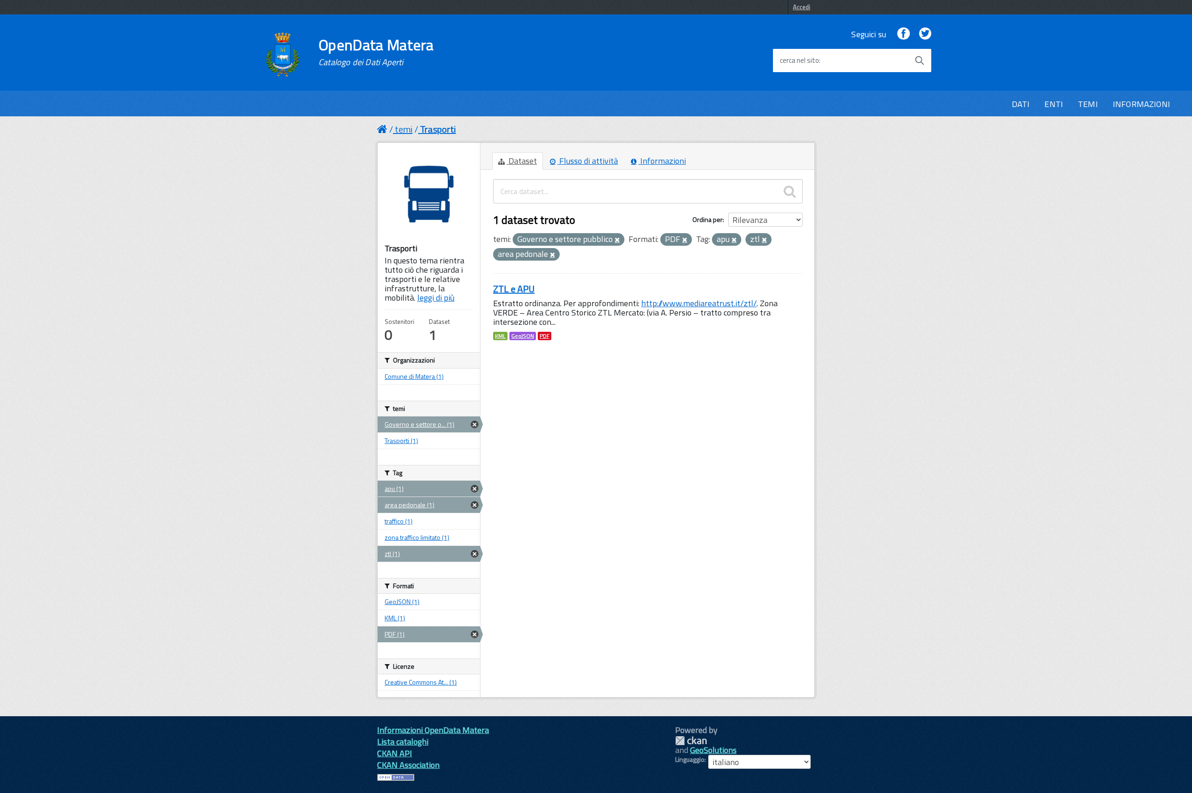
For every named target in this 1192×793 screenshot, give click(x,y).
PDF (544, 336)
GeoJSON (522, 336)
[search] (790, 191)
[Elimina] (617, 240)
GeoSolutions (713, 750)
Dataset (522, 161)
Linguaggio (689, 759)
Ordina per (707, 219)
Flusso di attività (587, 161)
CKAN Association (408, 765)
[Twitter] (925, 34)
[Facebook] (903, 34)
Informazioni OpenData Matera (433, 730)
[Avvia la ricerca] (919, 60)
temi (404, 129)
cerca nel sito (799, 60)
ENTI (1053, 104)
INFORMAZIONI (1141, 104)
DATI (1021, 104)
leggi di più (435, 297)
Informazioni (662, 161)
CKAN (691, 741)
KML (500, 336)
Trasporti (438, 129)
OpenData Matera (376, 52)
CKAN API (394, 753)
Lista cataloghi (402, 741)
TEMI (1088, 104)
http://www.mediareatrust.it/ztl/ (699, 303)
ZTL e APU (514, 289)
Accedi (801, 7)
